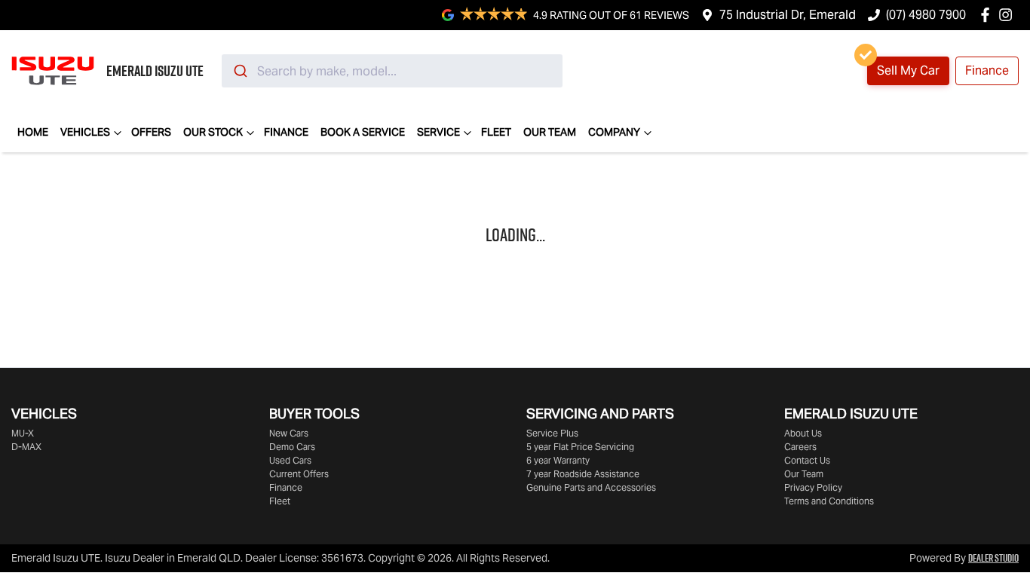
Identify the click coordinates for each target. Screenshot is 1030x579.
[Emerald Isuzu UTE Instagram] (1008, 15)
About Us (803, 433)
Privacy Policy (813, 487)
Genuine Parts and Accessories (591, 487)
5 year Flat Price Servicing (580, 446)
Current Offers (299, 473)
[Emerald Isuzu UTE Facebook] (988, 15)
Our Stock (213, 132)
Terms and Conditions (829, 501)
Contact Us (807, 460)
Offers (151, 132)
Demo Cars (292, 446)
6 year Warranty (558, 460)
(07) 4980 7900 (926, 15)
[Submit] (239, 70)
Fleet (496, 132)
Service (438, 132)
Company (614, 132)
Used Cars (290, 460)
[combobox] (392, 70)
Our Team (549, 132)
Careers (800, 446)
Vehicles (85, 132)
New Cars (288, 433)
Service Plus (552, 433)
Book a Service (362, 132)
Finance (987, 70)
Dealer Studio (993, 557)
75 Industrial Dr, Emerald (787, 15)
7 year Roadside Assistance (582, 473)
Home (32, 132)
